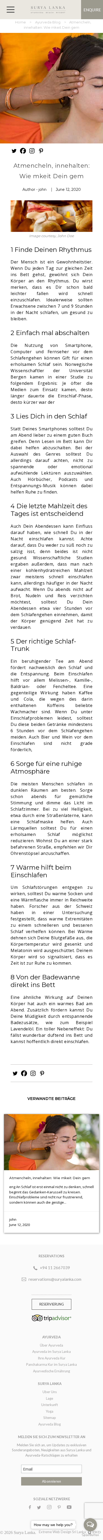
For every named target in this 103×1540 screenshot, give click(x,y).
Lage (49, 1398)
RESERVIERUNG (51, 1304)
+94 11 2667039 (55, 1267)
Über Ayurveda (51, 1345)
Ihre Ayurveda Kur (51, 1358)
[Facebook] (23, 151)
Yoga (49, 1411)
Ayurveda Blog (48, 22)
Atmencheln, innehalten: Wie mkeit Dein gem (49, 1178)
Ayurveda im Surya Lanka (51, 1351)
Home (21, 22)
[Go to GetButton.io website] (90, 1534)
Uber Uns (50, 1392)
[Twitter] (14, 151)
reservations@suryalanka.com (55, 1279)
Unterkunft (49, 1405)
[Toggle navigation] (10, 10)
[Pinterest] (41, 151)
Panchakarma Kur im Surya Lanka (51, 1364)
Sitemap (49, 1418)
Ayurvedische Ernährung (51, 1371)
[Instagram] (32, 151)
